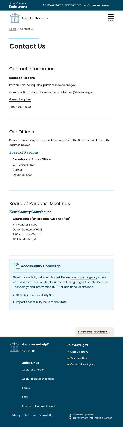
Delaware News (79, 358)
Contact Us (28, 351)
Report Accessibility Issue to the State (41, 302)
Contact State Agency (83, 364)
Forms (26, 388)
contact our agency (84, 277)
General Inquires (20, 99)
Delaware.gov (77, 345)
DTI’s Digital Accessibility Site (35, 295)
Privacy (16, 415)
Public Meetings (24, 239)
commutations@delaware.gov (72, 92)
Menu (111, 20)
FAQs (25, 397)
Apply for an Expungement (38, 379)
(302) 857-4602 (20, 107)
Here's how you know (95, 5)
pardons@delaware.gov (59, 85)
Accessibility (46, 415)
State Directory (79, 351)
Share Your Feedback (93, 331)
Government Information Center (92, 418)
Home (12, 29)
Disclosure (29, 415)
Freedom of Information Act (38, 406)
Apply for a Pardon (33, 369)
